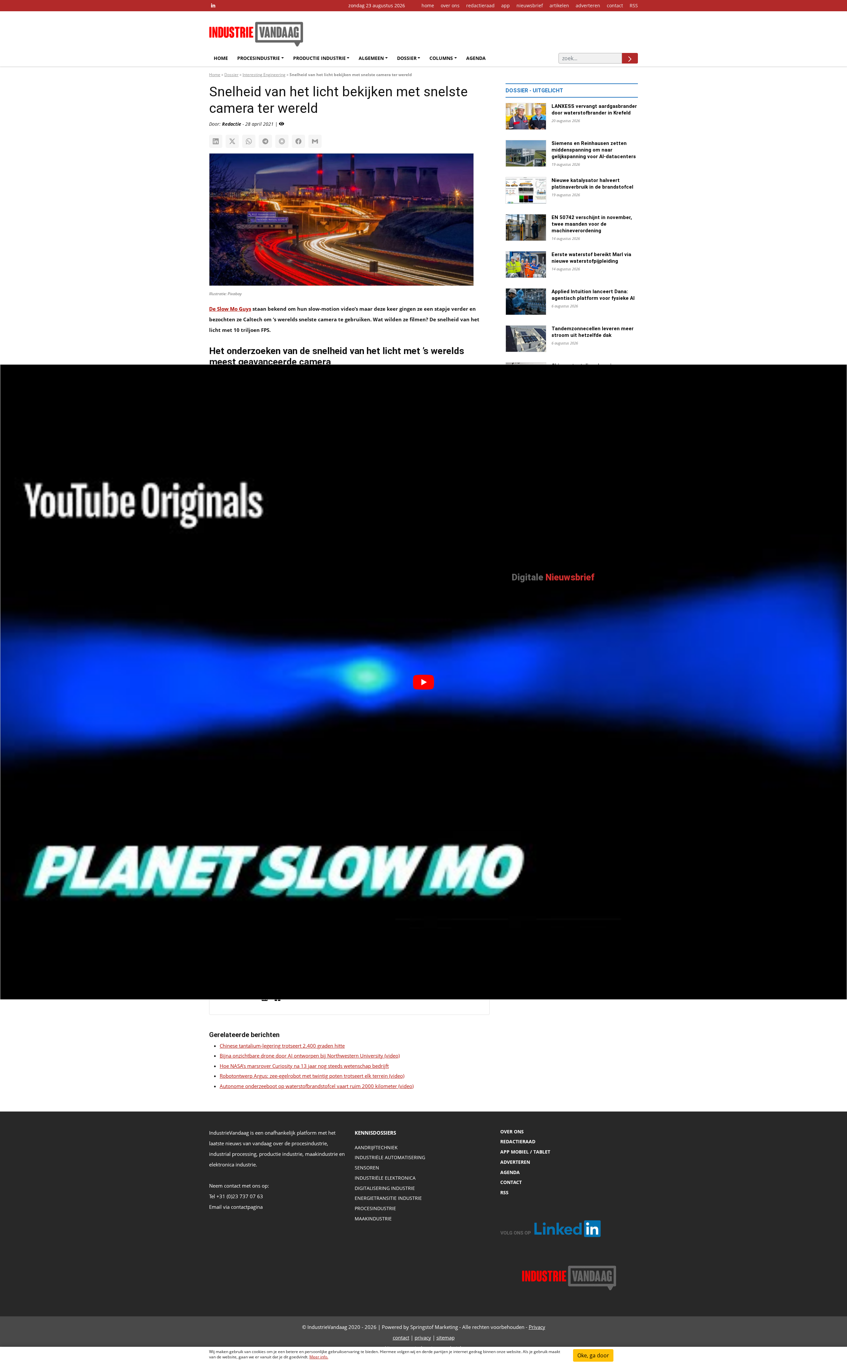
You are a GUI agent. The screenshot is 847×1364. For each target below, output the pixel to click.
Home (221, 58)
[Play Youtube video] (423, 682)
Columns (441, 58)
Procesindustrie (258, 58)
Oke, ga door (593, 1355)
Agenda (476, 58)
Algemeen (371, 58)
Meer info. (318, 1357)
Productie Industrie (319, 58)
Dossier (407, 58)
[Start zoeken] (630, 58)
